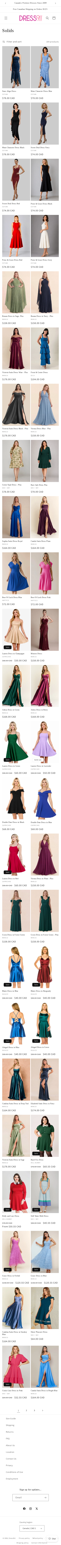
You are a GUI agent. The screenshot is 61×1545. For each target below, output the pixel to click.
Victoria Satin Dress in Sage (13, 1160)
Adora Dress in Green (11, 710)
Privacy (9, 1465)
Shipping (10, 1425)
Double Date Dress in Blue (41, 822)
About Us (10, 1445)
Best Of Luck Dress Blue (12, 597)
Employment (12, 1478)
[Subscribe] (45, 1497)
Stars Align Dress (9, 91)
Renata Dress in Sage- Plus (13, 316)
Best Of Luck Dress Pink (41, 597)
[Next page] (42, 1410)
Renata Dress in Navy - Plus (42, 316)
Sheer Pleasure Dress (39, 1332)
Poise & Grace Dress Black (41, 204)
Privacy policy (24, 1538)
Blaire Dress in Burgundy (41, 991)
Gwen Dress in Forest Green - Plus (45, 935)
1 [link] (18, 1410)
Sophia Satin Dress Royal (12, 541)
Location (10, 1452)
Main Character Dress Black (13, 148)
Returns (9, 1432)
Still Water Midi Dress (39, 1216)
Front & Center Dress (39, 372)
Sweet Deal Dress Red (11, 204)
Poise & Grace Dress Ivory (41, 260)
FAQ (8, 1438)
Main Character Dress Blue (41, 91)
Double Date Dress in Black (13, 822)
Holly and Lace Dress (10, 1216)
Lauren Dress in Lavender (41, 766)
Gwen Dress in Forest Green (13, 935)
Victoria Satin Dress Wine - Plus (15, 372)
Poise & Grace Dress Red (12, 260)
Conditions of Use (14, 1472)
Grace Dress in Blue (39, 1276)
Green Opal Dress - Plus (12, 485)
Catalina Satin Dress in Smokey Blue (14, 1333)
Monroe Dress (36, 654)
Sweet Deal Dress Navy (40, 148)
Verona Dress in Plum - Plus (42, 879)
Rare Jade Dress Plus (39, 485)
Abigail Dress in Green (40, 1047)
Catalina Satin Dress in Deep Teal (15, 1104)
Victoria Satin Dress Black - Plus (15, 429)
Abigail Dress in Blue (10, 1047)
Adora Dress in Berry (39, 710)
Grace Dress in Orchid (11, 1276)
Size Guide (11, 1418)
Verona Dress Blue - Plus (41, 429)
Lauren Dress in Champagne (13, 654)
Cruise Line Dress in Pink (12, 1391)
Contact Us (11, 1458)
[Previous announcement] (5, 3)
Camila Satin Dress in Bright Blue (44, 1391)
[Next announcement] (55, 3)
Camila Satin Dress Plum (40, 541)
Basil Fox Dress (37, 1160)
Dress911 (12, 1538)
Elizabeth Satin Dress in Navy (42, 1104)
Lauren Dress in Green (11, 766)
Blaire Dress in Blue (10, 991)
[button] (6, 18)
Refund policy (38, 1538)
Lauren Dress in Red (10, 879)
